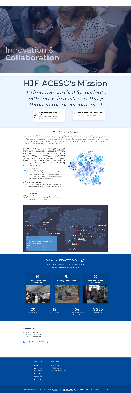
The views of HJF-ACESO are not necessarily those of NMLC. (80, 390)
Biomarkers (33, 169)
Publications (83, 3)
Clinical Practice (35, 182)
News (97, 3)
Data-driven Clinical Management (90, 112)
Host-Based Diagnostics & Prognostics (48, 113)
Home (60, 3)
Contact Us (104, 3)
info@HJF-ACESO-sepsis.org (37, 342)
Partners (74, 3)
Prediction (33, 194)
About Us (90, 3)
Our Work (66, 3)
